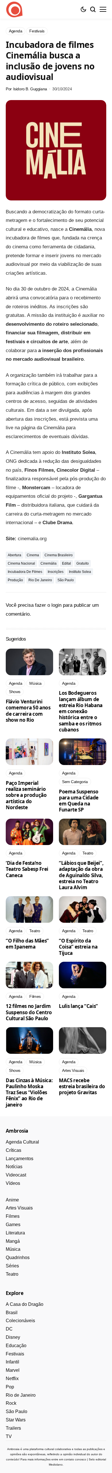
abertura (14, 555)
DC (9, 1328)
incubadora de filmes (25, 572)
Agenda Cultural (22, 1142)
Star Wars (16, 1419)
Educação (16, 1345)
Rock (11, 1403)
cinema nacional (21, 563)
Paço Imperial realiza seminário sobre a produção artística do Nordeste (26, 795)
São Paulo (65, 580)
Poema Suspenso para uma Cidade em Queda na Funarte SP (79, 800)
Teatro (12, 1274)
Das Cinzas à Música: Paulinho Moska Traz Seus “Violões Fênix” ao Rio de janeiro (29, 1092)
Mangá (13, 1241)
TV (9, 1436)
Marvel (13, 1370)
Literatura (15, 1232)
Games (13, 1224)
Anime (12, 1199)
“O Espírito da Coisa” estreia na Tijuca (78, 946)
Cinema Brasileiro (59, 555)
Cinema (33, 555)
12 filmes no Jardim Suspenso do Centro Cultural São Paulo (29, 1012)
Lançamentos (19, 1158)
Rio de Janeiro (40, 580)
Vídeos (13, 1183)
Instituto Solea (80, 572)
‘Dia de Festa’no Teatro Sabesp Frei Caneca (27, 869)
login (56, 605)
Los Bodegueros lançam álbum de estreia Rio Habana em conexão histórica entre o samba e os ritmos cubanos (81, 711)
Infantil (12, 1361)
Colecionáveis (20, 1320)
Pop (10, 1386)
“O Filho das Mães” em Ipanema (27, 943)
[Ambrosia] (14, 9)
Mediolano (56, 1464)
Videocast (16, 1174)
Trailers (13, 1428)
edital (66, 563)
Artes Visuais (19, 1207)
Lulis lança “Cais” (78, 1006)
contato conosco (75, 1459)
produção (15, 580)
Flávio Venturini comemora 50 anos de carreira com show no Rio (28, 710)
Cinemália (48, 563)
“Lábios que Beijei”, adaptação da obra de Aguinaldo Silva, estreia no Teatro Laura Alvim (81, 875)
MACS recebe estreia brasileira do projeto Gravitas (82, 1086)
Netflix (12, 1378)
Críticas (13, 1150)
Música (13, 1249)
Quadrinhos (18, 1257)
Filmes (13, 1216)
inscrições (55, 572)
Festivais (15, 1353)
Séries (12, 1265)
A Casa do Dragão (24, 1304)
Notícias (14, 1166)
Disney (13, 1337)
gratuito (82, 563)
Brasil (12, 1312)
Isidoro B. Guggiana (30, 89)
